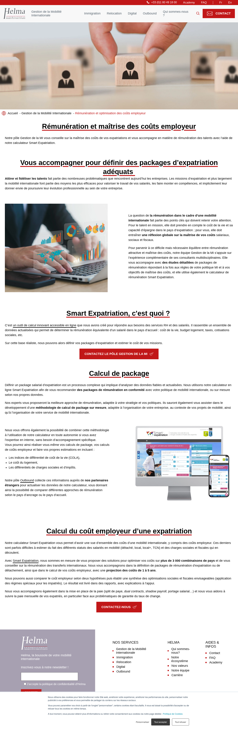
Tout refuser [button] (180, 721)
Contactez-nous (116, 607)
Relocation (114, 13)
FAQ (204, 2)
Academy (189, 2)
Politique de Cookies (173, 713)
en (230, 2)
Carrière (177, 675)
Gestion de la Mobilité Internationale (46, 13)
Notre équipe (180, 670)
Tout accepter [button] (160, 721)
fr (220, 2)
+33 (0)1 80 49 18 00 (164, 2)
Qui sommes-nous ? (175, 13)
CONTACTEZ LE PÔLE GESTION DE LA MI (116, 354)
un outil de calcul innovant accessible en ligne (44, 325)
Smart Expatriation (26, 560)
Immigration (92, 13)
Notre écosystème (179, 659)
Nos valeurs (179, 665)
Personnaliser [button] (142, 721)
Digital (132, 13)
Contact (223, 13)
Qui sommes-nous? (180, 650)
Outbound (150, 13)
